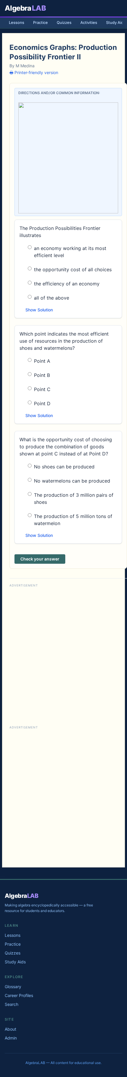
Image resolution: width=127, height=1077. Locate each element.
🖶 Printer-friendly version (33, 72)
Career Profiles (19, 995)
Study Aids (15, 961)
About (10, 1029)
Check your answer (39, 558)
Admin (11, 1037)
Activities (88, 22)
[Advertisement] (63, 652)
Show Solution (39, 309)
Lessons (16, 22)
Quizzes (64, 22)
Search (11, 1004)
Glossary (13, 986)
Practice (40, 22)
